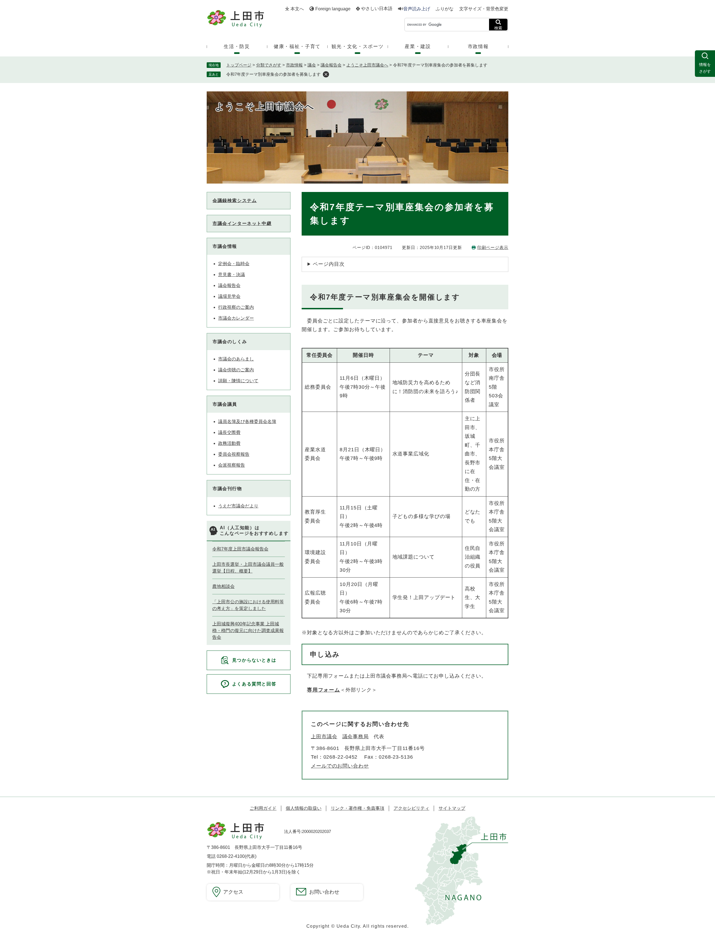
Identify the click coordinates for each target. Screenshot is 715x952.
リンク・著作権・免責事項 (357, 808)
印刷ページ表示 (492, 247)
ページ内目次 (328, 264)
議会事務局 (355, 736)
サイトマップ (451, 808)
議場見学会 (229, 296)
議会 (312, 65)
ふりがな (445, 9)
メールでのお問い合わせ (340, 766)
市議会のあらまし (236, 359)
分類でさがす (268, 65)
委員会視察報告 (233, 454)
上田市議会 (324, 736)
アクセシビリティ (411, 808)
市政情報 (294, 65)
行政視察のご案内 (236, 307)
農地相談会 (223, 586)
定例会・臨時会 (233, 263)
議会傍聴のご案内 (236, 369)
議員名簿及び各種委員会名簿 (247, 421)
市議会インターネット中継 (242, 223)
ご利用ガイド (263, 808)
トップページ (238, 65)
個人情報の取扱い (303, 808)
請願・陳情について (238, 380)
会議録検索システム (235, 200)
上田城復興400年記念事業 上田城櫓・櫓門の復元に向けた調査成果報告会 (248, 630)
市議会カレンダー (236, 318)
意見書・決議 (231, 274)
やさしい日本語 (376, 8)
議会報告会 (331, 65)
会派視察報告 (231, 465)
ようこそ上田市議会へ (367, 65)
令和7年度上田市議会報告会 (240, 549)
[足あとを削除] (326, 74)
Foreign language (333, 8)
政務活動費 (229, 443)
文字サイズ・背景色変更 (483, 8)
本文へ (297, 8)
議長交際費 (229, 432)
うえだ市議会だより (238, 506)
